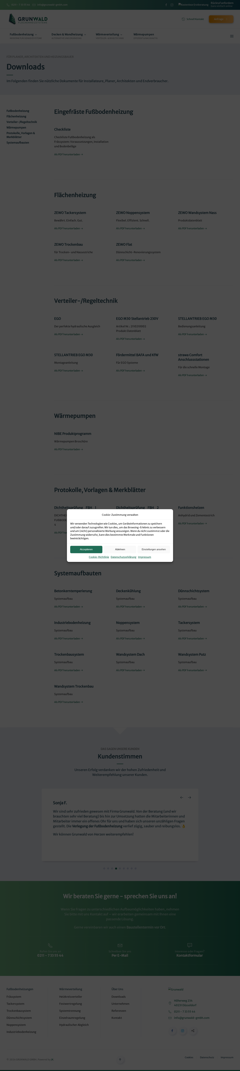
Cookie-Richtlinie (99, 557)
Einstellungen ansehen (154, 549)
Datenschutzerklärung (123, 557)
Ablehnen (120, 549)
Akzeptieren (86, 549)
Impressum (144, 557)
